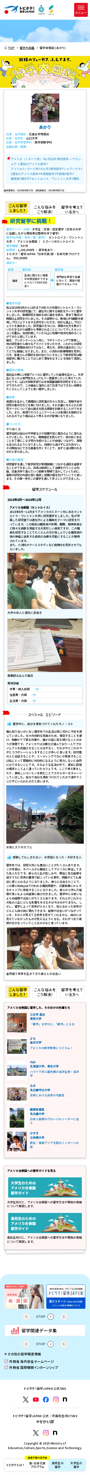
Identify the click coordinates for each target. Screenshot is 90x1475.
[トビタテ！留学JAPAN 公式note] (65, 1399)
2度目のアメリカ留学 (24, 174)
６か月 (44, 169)
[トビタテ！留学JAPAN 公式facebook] (46, 1399)
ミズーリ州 (31, 169)
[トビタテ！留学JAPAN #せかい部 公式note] (55, 1433)
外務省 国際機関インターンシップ (31, 1367)
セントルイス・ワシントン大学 (51, 178)
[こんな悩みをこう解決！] (45, 208)
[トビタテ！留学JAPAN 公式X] (26, 1399)
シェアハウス (72, 169)
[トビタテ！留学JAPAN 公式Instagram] (56, 1399)
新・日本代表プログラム (37, 1464)
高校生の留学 (58, 1465)
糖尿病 (15, 178)
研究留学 (56, 169)
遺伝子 (25, 178)
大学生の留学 (76, 1465)
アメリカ (16, 169)
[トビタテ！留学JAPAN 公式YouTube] (36, 1399)
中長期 (60, 174)
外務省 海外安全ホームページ (29, 1361)
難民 (76, 178)
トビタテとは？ (15, 1465)
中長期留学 (47, 174)
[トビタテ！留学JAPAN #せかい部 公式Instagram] (46, 1433)
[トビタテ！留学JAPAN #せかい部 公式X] (36, 1433)
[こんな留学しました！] (18, 208)
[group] (24, 1296)
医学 (69, 174)
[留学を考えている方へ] (72, 208)
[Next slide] (64, 1316)
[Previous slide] (26, 1316)
